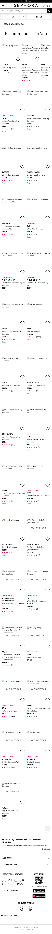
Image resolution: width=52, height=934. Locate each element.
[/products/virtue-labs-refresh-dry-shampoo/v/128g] (13, 530)
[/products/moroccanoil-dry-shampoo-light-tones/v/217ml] (38, 368)
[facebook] (22, 911)
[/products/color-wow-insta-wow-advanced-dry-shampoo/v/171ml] (13, 420)
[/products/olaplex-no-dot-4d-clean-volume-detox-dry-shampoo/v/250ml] (38, 102)
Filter (39, 17)
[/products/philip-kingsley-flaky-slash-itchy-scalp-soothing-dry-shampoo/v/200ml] (13, 263)
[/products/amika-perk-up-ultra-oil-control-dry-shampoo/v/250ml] (13, 315)
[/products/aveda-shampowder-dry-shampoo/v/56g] (13, 368)
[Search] (49, 10)
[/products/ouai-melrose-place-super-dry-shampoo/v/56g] (13, 102)
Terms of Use (21, 929)
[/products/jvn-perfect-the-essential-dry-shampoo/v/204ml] (38, 420)
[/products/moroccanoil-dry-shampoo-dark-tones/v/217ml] (38, 158)
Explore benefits (13, 891)
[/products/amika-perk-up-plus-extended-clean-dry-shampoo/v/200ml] (13, 476)
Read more (46, 849)
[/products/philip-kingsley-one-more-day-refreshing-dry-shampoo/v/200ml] (38, 263)
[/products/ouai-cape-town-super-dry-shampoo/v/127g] (38, 476)
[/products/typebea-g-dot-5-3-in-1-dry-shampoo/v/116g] (13, 158)
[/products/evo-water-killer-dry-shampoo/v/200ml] (38, 209)
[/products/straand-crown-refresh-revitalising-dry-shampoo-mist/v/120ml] (13, 209)
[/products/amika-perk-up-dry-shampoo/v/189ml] (12, 53)
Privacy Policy (31, 929)
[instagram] (29, 911)
